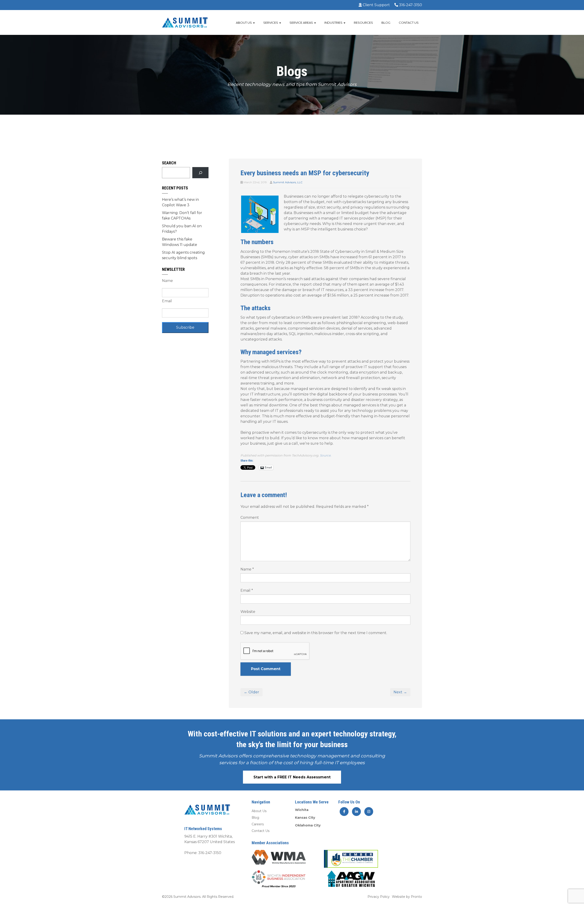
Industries (333, 22)
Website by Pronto (407, 897)
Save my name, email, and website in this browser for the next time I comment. (315, 633)
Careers (258, 824)
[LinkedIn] (357, 811)
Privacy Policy (379, 897)
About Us (244, 22)
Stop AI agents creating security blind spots (183, 255)
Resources (363, 22)
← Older (251, 692)
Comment (249, 517)
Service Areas (301, 22)
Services (271, 22)
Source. (325, 455)
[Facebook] (344, 811)
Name (247, 569)
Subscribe (185, 327)
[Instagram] (368, 811)
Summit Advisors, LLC (287, 182)
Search (169, 162)
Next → (400, 692)
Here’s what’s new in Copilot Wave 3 (180, 202)
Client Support (376, 5)
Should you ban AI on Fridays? (182, 229)
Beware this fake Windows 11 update (179, 242)
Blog (385, 22)
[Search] (200, 172)
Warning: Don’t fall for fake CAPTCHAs (182, 215)
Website (247, 611)
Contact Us (409, 22)
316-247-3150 (410, 5)
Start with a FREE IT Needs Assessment (292, 777)
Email (246, 590)
